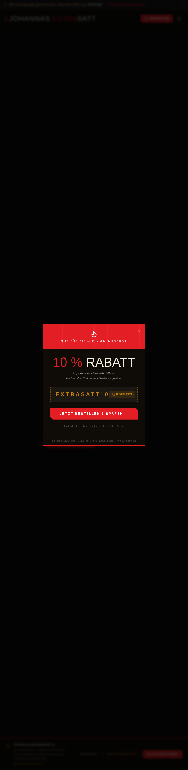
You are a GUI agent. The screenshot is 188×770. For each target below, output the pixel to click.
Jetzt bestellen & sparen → (94, 413)
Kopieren (124, 394)
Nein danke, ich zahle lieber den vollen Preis (94, 426)
